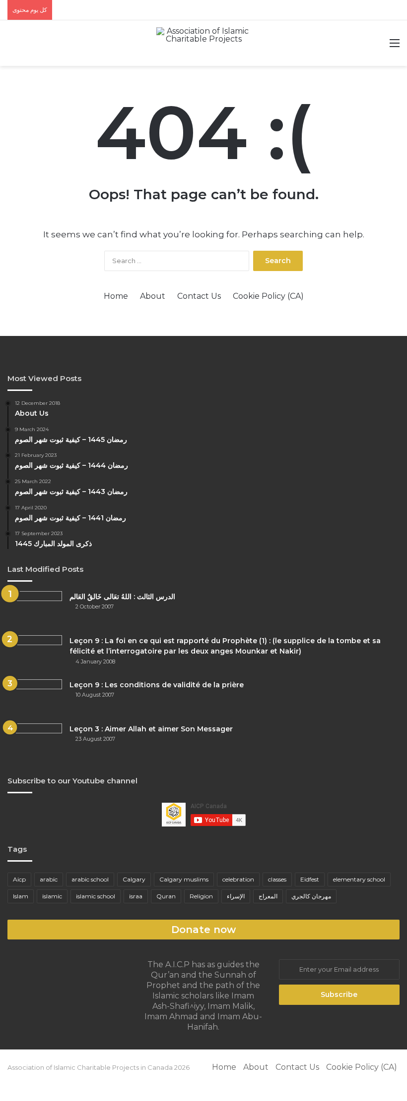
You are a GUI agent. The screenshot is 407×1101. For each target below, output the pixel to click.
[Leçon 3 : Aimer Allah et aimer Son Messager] (34, 742)
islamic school (95, 896)
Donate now (203, 930)
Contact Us (199, 296)
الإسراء (236, 896)
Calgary (134, 879)
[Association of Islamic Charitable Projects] (203, 43)
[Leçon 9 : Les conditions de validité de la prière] (34, 697)
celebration (238, 879)
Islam (20, 896)
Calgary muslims (183, 879)
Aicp (19, 879)
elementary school (359, 879)
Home (116, 296)
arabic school (90, 879)
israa (135, 896)
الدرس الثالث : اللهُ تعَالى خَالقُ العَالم (122, 596)
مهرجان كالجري (311, 896)
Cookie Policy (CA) (268, 296)
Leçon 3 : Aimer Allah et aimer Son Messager (151, 728)
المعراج (268, 896)
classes (277, 879)
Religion (201, 896)
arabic (49, 879)
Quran (166, 896)
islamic (52, 896)
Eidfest (309, 879)
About (152, 296)
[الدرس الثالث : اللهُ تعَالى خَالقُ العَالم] (34, 609)
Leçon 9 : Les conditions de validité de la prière (156, 684)
